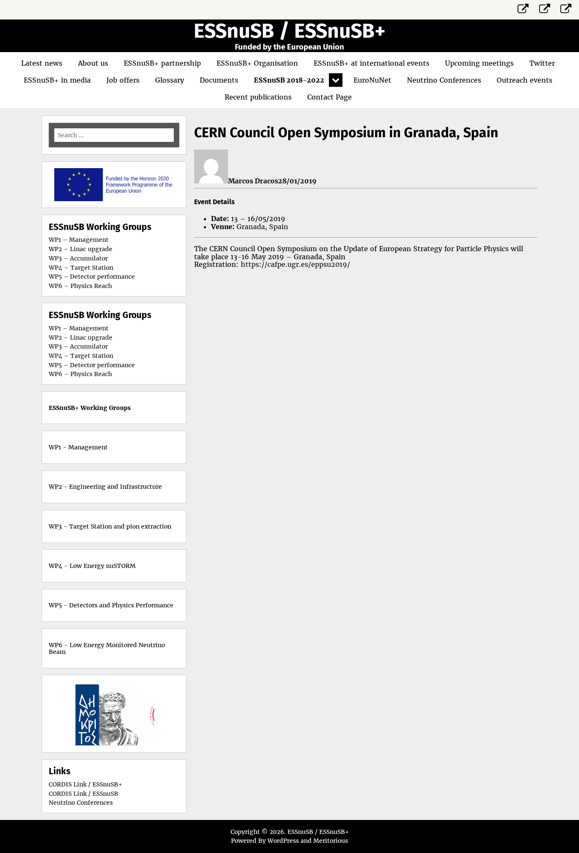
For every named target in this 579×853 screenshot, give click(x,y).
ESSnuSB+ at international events (371, 63)
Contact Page (329, 97)
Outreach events (524, 80)
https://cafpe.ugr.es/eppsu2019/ (295, 264)
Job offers (122, 80)
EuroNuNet (372, 80)
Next (145, 713)
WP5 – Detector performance (92, 276)
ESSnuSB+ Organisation (257, 63)
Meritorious (330, 841)
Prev (82, 713)
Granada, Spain (262, 226)
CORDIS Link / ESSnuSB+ (85, 784)
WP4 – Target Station (81, 267)
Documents (219, 80)
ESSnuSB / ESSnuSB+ (289, 31)
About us (93, 63)
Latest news (41, 63)
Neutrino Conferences (444, 80)
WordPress (283, 841)
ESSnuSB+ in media (57, 80)
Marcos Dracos (253, 181)
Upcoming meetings (479, 63)
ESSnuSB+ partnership (162, 63)
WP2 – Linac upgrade (80, 249)
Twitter (542, 63)
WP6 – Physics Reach (80, 286)
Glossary (169, 80)
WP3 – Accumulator (78, 258)
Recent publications (258, 97)
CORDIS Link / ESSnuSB (83, 794)
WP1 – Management (79, 240)
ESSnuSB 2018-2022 (289, 80)
